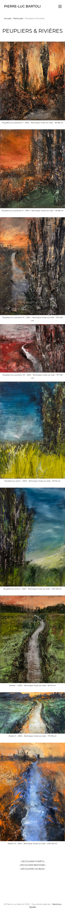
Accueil (7, 18)
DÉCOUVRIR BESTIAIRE (32, 865)
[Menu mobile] (60, 6)
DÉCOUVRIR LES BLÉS (32, 868)
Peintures (18, 18)
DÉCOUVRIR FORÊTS (32, 861)
